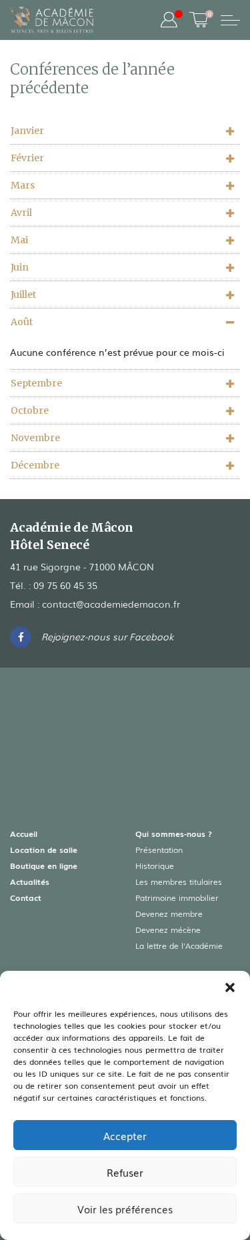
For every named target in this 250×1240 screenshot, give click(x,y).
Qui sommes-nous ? (173, 834)
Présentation (159, 849)
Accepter (125, 1135)
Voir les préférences (125, 1208)
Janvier (27, 131)
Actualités (29, 881)
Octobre (30, 410)
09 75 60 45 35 (65, 585)
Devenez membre (169, 913)
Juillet (23, 295)
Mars (23, 185)
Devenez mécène (168, 929)
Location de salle (43, 849)
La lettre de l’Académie (179, 945)
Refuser (125, 1172)
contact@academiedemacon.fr (111, 603)
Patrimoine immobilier (177, 897)
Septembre (36, 383)
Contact (25, 897)
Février (27, 158)
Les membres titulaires (178, 881)
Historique (154, 865)
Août (22, 322)
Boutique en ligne (43, 865)
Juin (20, 267)
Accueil (23, 834)
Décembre (35, 465)
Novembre (35, 438)
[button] (230, 987)
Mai (19, 240)
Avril (21, 213)
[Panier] (198, 20)
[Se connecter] (169, 20)
